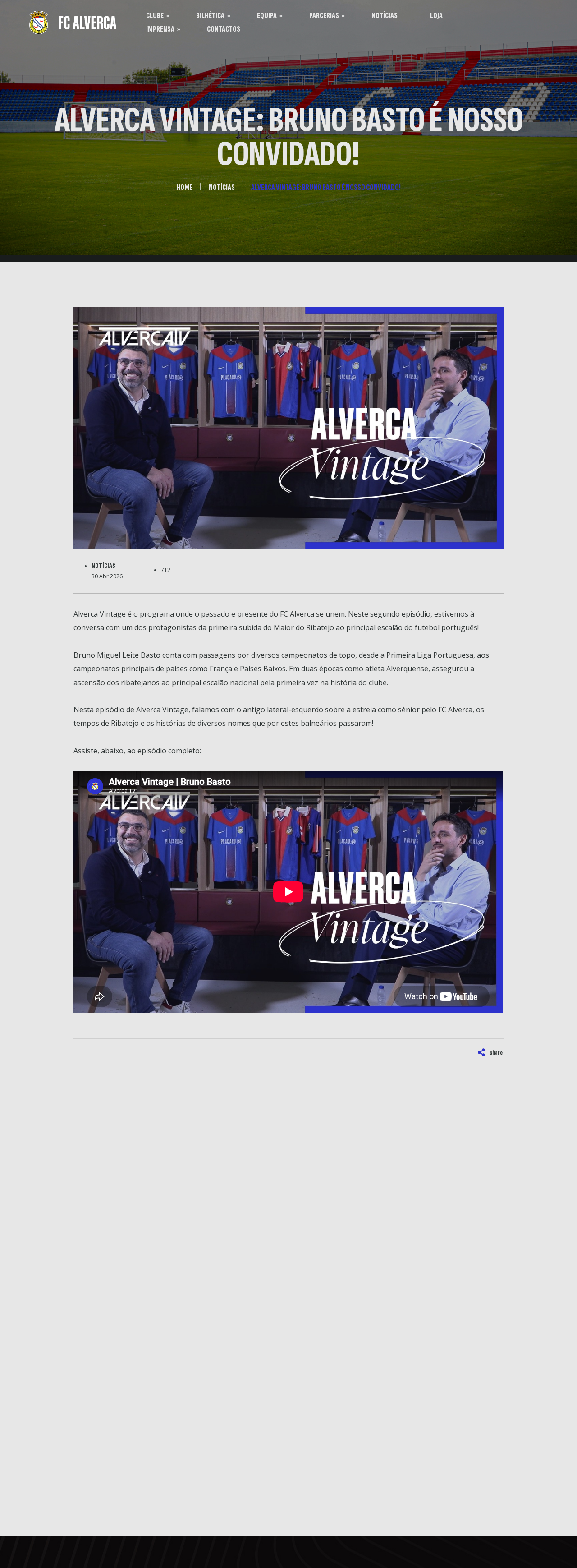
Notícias (103, 566)
